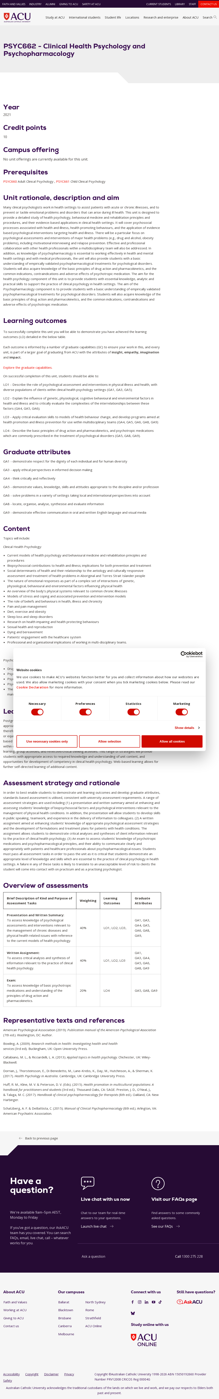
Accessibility (11, 1374)
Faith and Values (13, 4)
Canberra (65, 1326)
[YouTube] (153, 1302)
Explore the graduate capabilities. (27, 367)
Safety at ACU (91, 4)
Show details (184, 728)
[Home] (17, 17)
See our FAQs (162, 1226)
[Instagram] (139, 1302)
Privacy (69, 1374)
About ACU (190, 17)
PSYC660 (10, 181)
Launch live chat (94, 1226)
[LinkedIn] (146, 1302)
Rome (89, 1310)
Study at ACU (55, 17)
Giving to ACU (68, 4)
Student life (113, 17)
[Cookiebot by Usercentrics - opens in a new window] (184, 654)
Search (207, 17)
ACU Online (93, 1326)
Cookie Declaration (32, 687)
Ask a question (93, 1256)
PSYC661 (63, 181)
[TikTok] (160, 1302)
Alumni (50, 4)
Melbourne (66, 1334)
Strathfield (93, 1318)
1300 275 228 (192, 1256)
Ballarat (63, 1302)
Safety (7, 1381)
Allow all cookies (172, 741)
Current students (158, 4)
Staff (192, 4)
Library (180, 4)
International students (85, 17)
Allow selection (109, 741)
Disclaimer (51, 1374)
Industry (35, 4)
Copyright (31, 1374)
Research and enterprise (161, 17)
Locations (132, 17)
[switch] (85, 712)
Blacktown (65, 1310)
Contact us (209, 4)
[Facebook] (132, 1302)
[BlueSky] (133, 1313)
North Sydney (95, 1302)
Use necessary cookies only (47, 741)
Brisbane (64, 1318)
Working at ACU (15, 1310)
